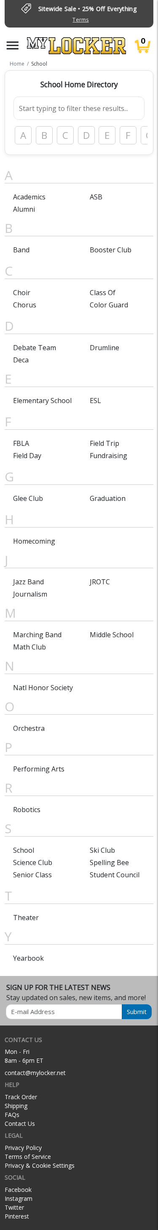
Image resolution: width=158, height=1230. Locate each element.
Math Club (29, 647)
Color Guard (109, 305)
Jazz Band (28, 581)
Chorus (24, 305)
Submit (137, 1011)
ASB (96, 197)
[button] (13, 45)
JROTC (100, 581)
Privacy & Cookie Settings (40, 1165)
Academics (29, 197)
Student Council (114, 874)
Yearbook (28, 958)
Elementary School (42, 400)
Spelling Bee (109, 862)
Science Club (32, 862)
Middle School (112, 634)
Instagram (18, 1198)
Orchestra (29, 728)
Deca (21, 360)
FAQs (12, 1115)
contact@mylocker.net (35, 1073)
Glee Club (28, 498)
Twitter (14, 1207)
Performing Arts (38, 769)
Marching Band (37, 634)
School (23, 850)
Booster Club (110, 249)
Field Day (27, 455)
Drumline (104, 347)
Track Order (21, 1097)
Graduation (108, 498)
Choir (21, 292)
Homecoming (34, 541)
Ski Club (102, 850)
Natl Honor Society (43, 687)
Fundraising (108, 455)
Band (21, 249)
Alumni (24, 209)
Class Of (102, 292)
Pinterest (17, 1216)
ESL (95, 400)
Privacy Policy (23, 1148)
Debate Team (34, 347)
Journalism (30, 594)
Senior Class (32, 874)
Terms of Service (28, 1157)
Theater (26, 917)
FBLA (21, 443)
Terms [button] (80, 19)
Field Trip (104, 443)
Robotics (26, 809)
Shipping (16, 1106)
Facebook (18, 1190)
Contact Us (20, 1123)
